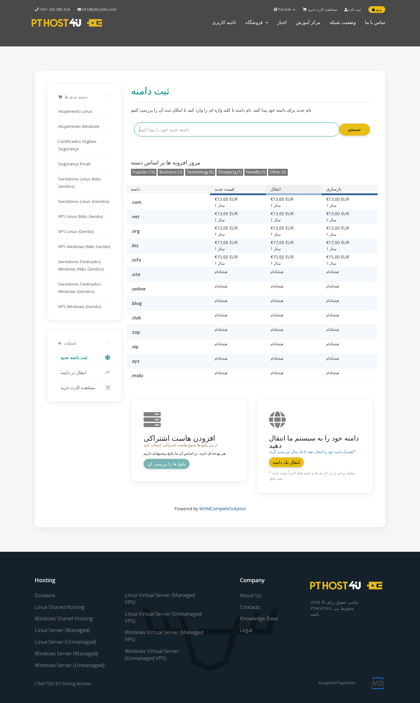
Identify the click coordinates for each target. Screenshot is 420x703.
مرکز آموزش (308, 22)
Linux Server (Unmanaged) (65, 641)
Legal (246, 630)
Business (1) (171, 172)
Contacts (250, 607)
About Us (250, 595)
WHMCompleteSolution (222, 508)
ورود (378, 9)
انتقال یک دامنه (286, 462)
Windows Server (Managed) (66, 653)
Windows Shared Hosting (64, 618)
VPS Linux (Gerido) (76, 231)
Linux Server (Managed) (62, 630)
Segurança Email (74, 164)
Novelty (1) (255, 172)
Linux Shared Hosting (60, 607)
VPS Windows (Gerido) (79, 306)
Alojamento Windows (79, 126)
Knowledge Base (259, 618)
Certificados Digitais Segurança (77, 145)
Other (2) (278, 172)
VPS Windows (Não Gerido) (84, 246)
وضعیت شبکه (343, 22)
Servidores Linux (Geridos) (83, 201)
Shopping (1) (229, 172)
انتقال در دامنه (72, 372)
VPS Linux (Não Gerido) (80, 216)
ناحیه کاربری (224, 22)
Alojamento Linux (75, 111)
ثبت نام (355, 9)
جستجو (354, 129)
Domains (45, 595)
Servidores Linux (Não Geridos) (79, 182)
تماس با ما (375, 22)
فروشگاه (255, 22)
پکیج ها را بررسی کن (166, 464)
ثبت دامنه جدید (72, 357)
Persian (284, 9)
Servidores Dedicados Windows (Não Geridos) (81, 265)
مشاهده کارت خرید (322, 9)
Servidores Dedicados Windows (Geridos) (79, 287)
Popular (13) (144, 172)
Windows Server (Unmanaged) (70, 665)
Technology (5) (200, 172)
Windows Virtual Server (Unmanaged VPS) (152, 655)
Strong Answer (76, 683)
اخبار (282, 22)
